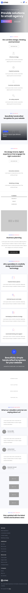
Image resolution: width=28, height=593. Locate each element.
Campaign (14, 204)
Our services (3, 575)
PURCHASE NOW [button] (6, 21)
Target (14, 201)
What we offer (4, 562)
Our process (3, 548)
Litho (10, 588)
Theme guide (4, 557)
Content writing (4, 535)
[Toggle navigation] (26, 2)
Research (14, 198)
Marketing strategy (5, 537)
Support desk (4, 559)
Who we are (3, 546)
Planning (14, 195)
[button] (14, 46)
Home (2, 570)
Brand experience (4, 530)
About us (3, 573)
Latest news (3, 551)
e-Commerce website (5, 533)
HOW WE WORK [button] (17, 21)
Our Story (3, 544)
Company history (4, 564)
